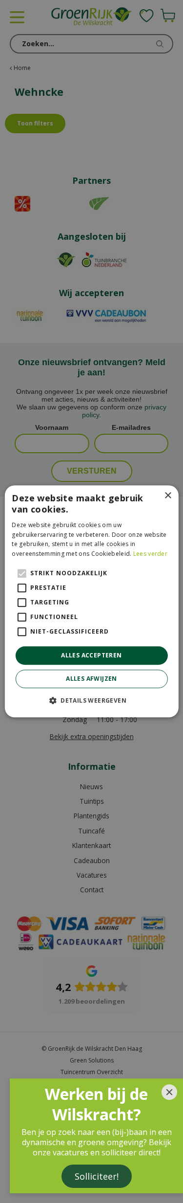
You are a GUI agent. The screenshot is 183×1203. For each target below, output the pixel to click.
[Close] (169, 1092)
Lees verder (150, 553)
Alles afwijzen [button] (91, 679)
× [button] (167, 495)
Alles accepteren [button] (91, 655)
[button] (91, 701)
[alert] (91, 601)
